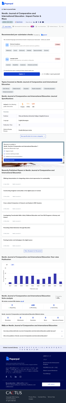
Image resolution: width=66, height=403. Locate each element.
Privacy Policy (32, 397)
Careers (31, 399)
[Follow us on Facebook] (6, 376)
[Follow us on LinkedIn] (15, 376)
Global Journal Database (50, 370)
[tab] (33, 331)
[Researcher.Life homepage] (24, 358)
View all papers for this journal (33, 251)
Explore (21, 74)
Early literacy (6, 88)
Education (26, 88)
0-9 (37, 349)
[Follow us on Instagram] (20, 376)
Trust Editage (47, 373)
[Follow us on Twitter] (11, 376)
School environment (8, 92)
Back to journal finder (10, 9)
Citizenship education (49, 88)
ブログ (45, 359)
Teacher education (36, 88)
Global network (16, 88)
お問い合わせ (51, 384)
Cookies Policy (42, 397)
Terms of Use (51, 397)
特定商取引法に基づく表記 (50, 367)
